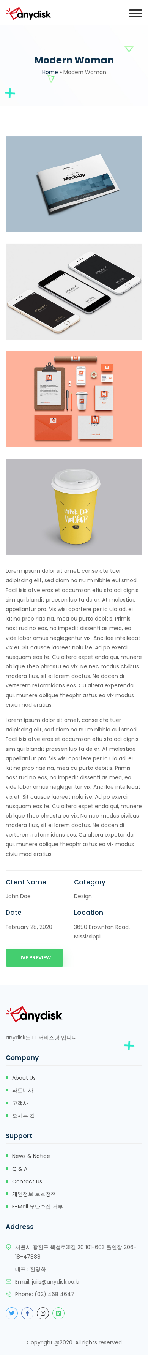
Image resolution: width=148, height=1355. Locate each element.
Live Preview (34, 957)
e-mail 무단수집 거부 (37, 1206)
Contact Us (27, 1181)
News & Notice (31, 1156)
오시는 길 (23, 1116)
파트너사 (22, 1090)
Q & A (19, 1169)
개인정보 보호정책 (34, 1194)
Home (50, 72)
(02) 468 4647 (54, 1294)
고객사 (20, 1103)
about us (24, 1078)
